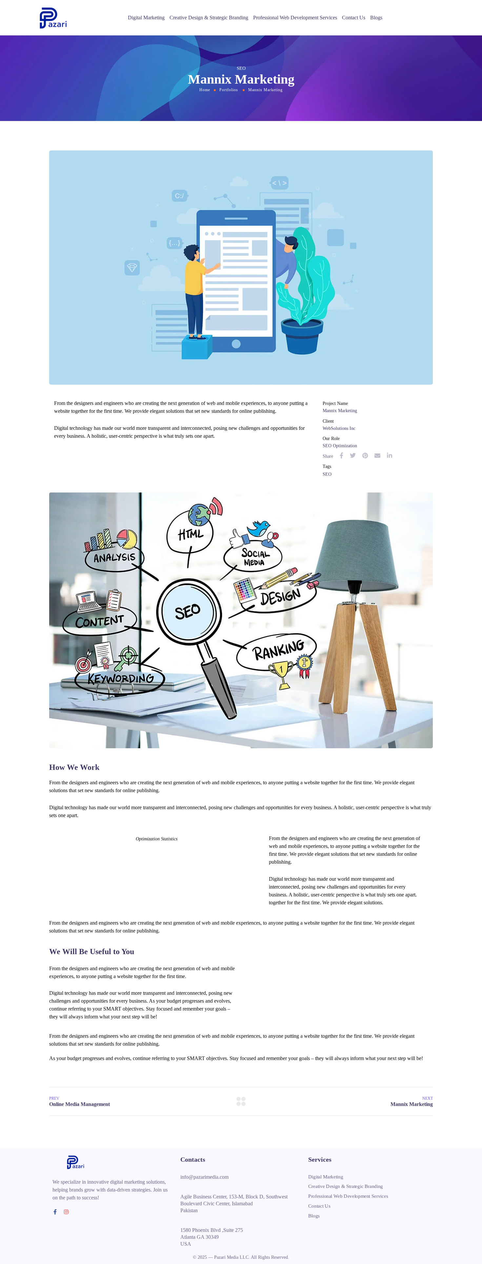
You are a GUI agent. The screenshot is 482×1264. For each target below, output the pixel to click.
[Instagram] (66, 1211)
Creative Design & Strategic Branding (209, 17)
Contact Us (353, 17)
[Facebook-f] (55, 1211)
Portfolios (228, 90)
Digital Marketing (146, 17)
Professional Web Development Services (295, 17)
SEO (327, 474)
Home (204, 90)
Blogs (376, 17)
